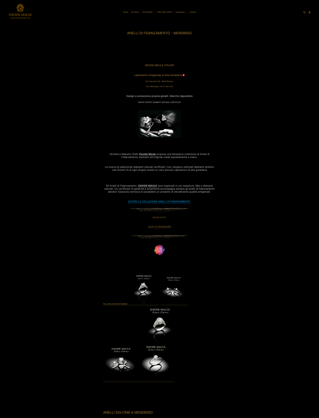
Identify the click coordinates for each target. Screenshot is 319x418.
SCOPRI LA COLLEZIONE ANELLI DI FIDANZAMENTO (159, 201)
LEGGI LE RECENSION (159, 226)
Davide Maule (147, 154)
